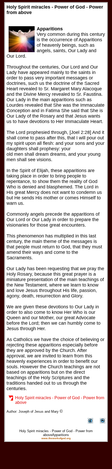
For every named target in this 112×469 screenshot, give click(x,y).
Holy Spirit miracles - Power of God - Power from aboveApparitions (56, 433)
